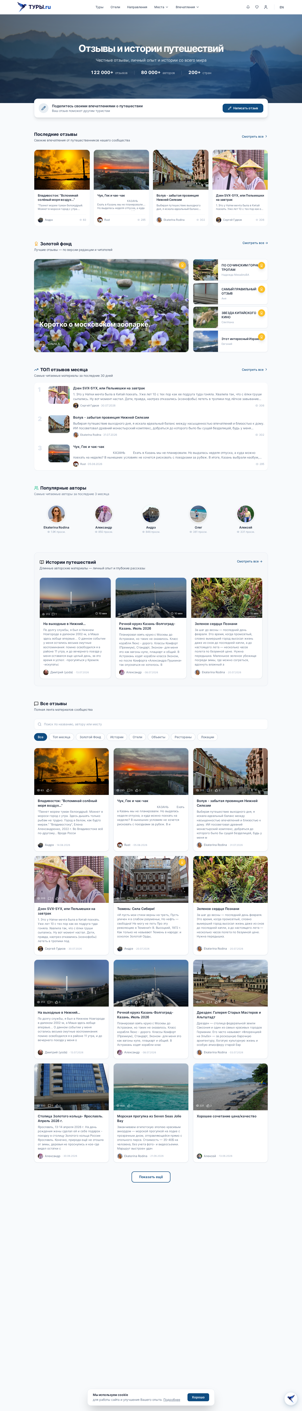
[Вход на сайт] (266, 7)
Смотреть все (253, 136)
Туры (99, 7)
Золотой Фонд (90, 737)
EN (282, 7)
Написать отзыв (245, 108)
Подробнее (171, 1399)
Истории (116, 737)
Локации (207, 737)
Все (40, 737)
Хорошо (198, 1397)
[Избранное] (257, 7)
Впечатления (185, 7)
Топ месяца (61, 737)
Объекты (158, 737)
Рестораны (183, 737)
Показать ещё (151, 1177)
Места (159, 7)
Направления (137, 7)
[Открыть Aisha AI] (291, 1399)
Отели (115, 7)
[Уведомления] (248, 7)
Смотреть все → (255, 243)
